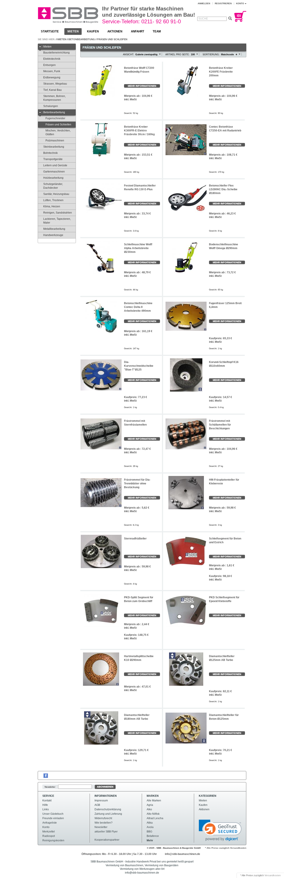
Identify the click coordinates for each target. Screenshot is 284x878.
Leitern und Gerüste (55, 165)
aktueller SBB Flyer (106, 831)
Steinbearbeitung (53, 146)
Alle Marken (154, 800)
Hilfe (45, 805)
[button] (220, 830)
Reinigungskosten (53, 840)
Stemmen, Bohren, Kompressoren (54, 98)
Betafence (153, 836)
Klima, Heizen (51, 206)
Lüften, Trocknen (53, 200)
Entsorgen (49, 65)
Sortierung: (211, 54)
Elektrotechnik (51, 58)
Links (45, 809)
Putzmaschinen (54, 140)
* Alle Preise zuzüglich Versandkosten (225, 848)
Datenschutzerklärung (108, 809)
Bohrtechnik (50, 153)
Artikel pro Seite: (177, 54)
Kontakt (46, 800)
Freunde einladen (53, 818)
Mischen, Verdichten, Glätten (58, 132)
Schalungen (50, 106)
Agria (150, 805)
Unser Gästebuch (52, 813)
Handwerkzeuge (53, 235)
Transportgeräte (53, 159)
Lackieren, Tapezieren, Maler (57, 220)
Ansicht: (128, 54)
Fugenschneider (55, 118)
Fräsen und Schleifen (112, 39)
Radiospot (48, 836)
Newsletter (50, 787)
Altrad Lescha (155, 818)
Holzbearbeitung (53, 177)
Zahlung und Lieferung (108, 813)
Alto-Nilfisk (153, 813)
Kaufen (93, 31)
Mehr (150, 840)
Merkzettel (48, 831)
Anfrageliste (49, 822)
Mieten (73, 31)
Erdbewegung (51, 77)
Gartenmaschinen (54, 171)
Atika (150, 822)
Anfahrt (137, 31)
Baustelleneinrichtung (56, 52)
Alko (149, 809)
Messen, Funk (51, 71)
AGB (97, 805)
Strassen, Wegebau (55, 83)
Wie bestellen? (103, 822)
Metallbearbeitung (54, 228)
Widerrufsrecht (103, 818)
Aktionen (114, 31)
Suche (203, 18)
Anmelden (204, 3)
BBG (149, 831)
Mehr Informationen (142, 86)
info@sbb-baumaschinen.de (182, 854)
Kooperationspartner (107, 839)
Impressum (101, 800)
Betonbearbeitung (81, 39)
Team (157, 31)
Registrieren (223, 3)
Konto (45, 827)
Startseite (50, 31)
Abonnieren (105, 786)
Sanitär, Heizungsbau (56, 194)
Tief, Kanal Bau (52, 89)
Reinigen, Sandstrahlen (57, 212)
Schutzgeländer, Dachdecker (53, 185)
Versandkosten (272, 875)
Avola (150, 827)
